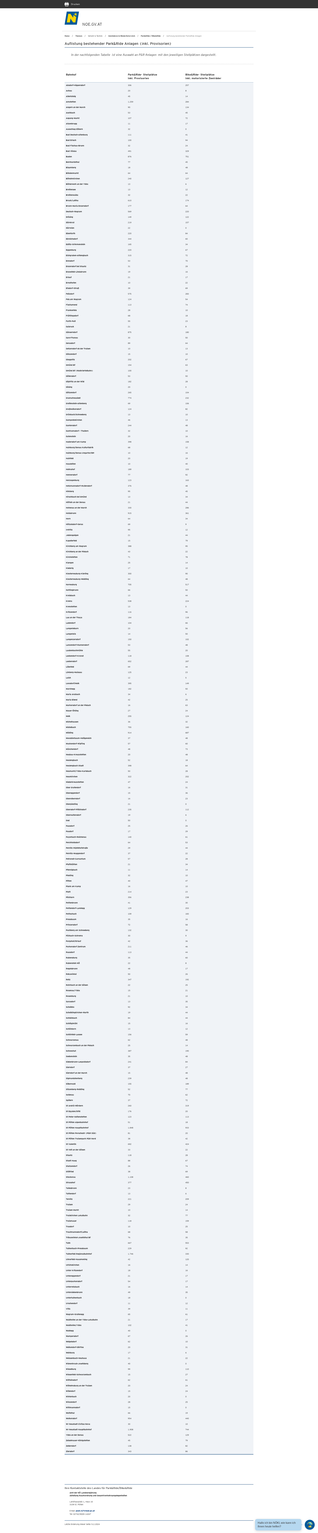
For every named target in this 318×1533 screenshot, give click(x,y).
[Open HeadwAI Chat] (310, 1525)
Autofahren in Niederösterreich (121, 36)
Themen (78, 36)
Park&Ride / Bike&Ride (151, 36)
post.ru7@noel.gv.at (85, 1510)
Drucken (75, 4)
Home (67, 36)
